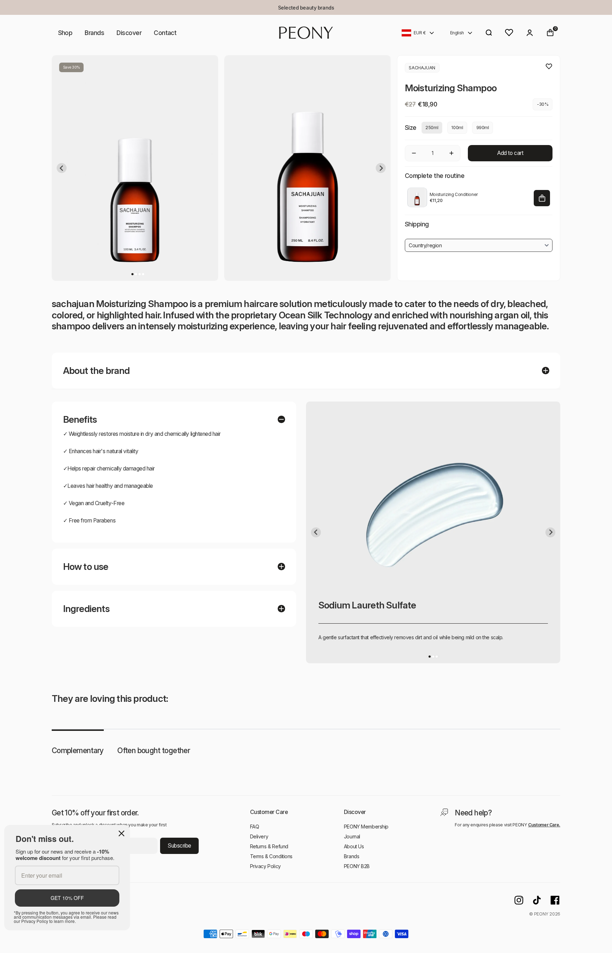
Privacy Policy (265, 866)
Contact (165, 32)
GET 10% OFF (67, 897)
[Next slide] (381, 168)
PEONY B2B (357, 866)
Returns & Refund (269, 846)
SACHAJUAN (422, 67)
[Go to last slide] (62, 168)
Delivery (259, 836)
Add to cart (510, 153)
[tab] (132, 274)
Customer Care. (544, 824)
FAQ (254, 827)
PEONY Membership (366, 827)
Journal (352, 836)
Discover (129, 32)
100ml (457, 127)
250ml (431, 127)
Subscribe (179, 845)
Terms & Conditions (271, 856)
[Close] (121, 833)
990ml (482, 127)
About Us (354, 846)
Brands (94, 32)
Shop (65, 32)
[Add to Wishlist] (548, 66)
